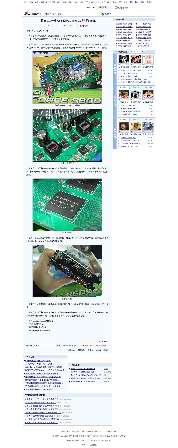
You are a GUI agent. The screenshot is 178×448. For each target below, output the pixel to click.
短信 (125, 2)
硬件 (54, 14)
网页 (30, 345)
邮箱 (136, 2)
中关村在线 (84, 26)
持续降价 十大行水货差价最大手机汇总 (41, 399)
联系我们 (80, 436)
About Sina (64, 436)
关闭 (105, 350)
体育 (36, 2)
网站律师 (96, 436)
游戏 (92, 2)
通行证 (149, 2)
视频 (75, 2)
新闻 (31, 2)
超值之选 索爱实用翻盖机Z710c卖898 (40, 416)
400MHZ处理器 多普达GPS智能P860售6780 (43, 413)
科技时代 (47, 14)
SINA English (105, 436)
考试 (109, 2)
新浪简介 (56, 436)
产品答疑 (122, 436)
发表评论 (103, 341)
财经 (47, 2)
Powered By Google (69, 345)
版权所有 (93, 445)
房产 (86, 2)
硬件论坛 (71, 350)
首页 (25, 2)
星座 (114, 2)
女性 (97, 2)
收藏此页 (81, 350)
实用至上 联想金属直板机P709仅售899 (41, 406)
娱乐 (42, 2)
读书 (103, 2)
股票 (53, 2)
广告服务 (72, 436)
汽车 (81, 2)
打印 (98, 350)
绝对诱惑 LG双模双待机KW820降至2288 (42, 419)
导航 (142, 2)
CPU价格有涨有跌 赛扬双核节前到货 (40, 403)
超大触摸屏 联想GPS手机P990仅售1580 (41, 409)
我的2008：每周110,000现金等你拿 (94, 345)
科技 (58, 2)
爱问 (131, 2)
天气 (120, 2)
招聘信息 (88, 436)
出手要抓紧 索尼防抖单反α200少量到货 (41, 423)
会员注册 (114, 436)
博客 (64, 2)
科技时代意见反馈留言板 (71, 432)
